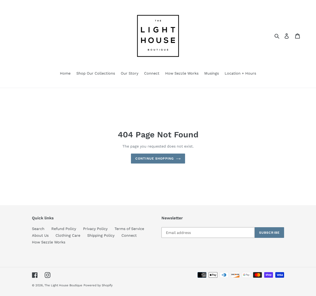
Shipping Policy (101, 235)
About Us (40, 235)
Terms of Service (129, 229)
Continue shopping (154, 158)
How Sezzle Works (48, 242)
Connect (129, 235)
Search (38, 229)
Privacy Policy (95, 229)
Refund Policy (63, 229)
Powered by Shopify (98, 285)
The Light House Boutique (63, 285)
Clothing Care (68, 235)
